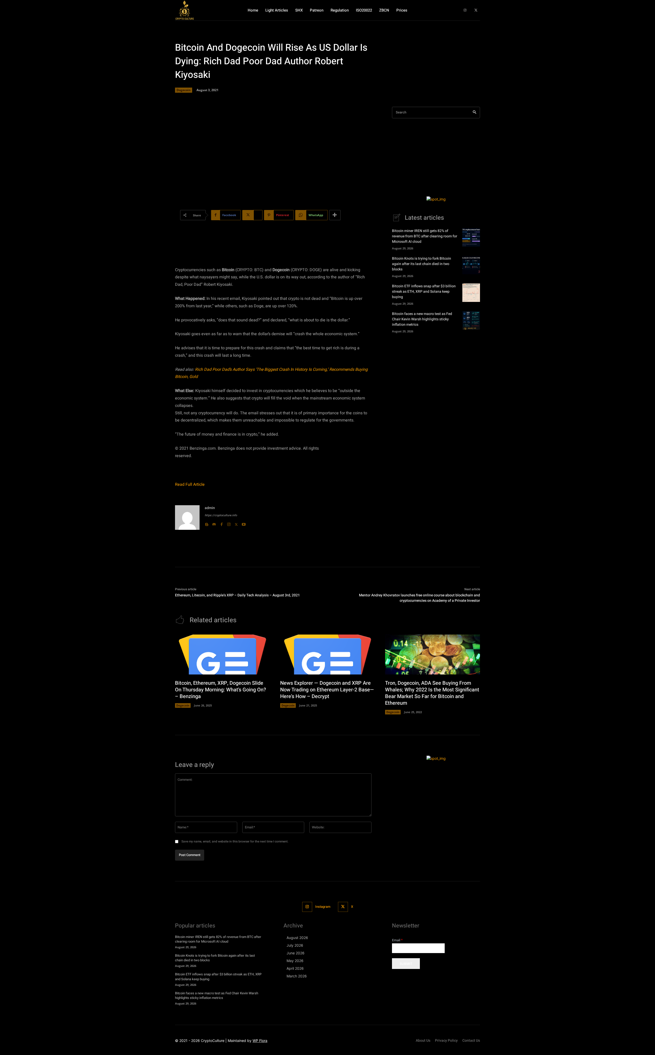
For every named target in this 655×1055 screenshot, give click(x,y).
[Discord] (214, 523)
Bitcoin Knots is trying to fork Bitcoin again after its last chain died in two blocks (421, 264)
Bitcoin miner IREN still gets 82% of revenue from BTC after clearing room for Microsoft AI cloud (424, 236)
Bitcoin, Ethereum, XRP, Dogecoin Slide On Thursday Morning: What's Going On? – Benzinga (220, 689)
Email (397, 940)
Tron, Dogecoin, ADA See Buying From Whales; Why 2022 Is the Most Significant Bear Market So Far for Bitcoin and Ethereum (432, 693)
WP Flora (260, 1040)
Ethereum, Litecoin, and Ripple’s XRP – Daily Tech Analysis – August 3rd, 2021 (237, 595)
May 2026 (295, 960)
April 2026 (295, 968)
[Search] (474, 112)
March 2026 (297, 976)
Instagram (322, 906)
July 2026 (295, 945)
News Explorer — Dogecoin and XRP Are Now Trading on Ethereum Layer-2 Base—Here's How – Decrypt (327, 689)
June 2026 (295, 953)
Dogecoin (184, 90)
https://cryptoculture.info (221, 515)
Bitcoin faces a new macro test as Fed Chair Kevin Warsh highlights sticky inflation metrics (422, 319)
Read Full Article (190, 484)
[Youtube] (244, 523)
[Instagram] (465, 10)
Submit (406, 963)
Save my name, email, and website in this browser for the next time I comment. (234, 841)
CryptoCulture (212, 1040)
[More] (335, 215)
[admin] (187, 517)
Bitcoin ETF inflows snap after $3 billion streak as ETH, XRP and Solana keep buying (424, 291)
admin (210, 508)
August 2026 (297, 937)
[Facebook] (221, 523)
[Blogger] (207, 523)
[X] (476, 10)
